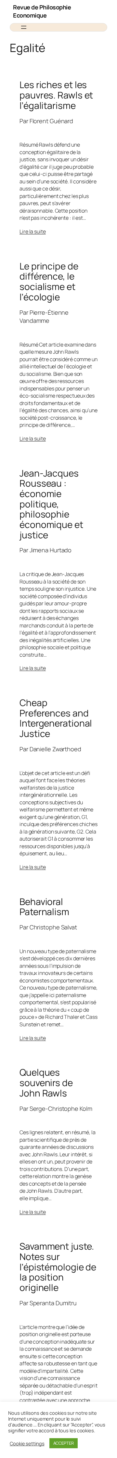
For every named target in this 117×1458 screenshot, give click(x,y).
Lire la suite (33, 231)
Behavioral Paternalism (44, 907)
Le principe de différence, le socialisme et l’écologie (49, 281)
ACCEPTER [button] (63, 1443)
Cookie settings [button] (27, 1443)
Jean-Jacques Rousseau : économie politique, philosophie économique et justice (51, 504)
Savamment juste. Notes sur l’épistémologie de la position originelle (58, 1267)
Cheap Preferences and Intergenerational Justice (56, 718)
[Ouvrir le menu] (24, 27)
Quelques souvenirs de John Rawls (46, 1082)
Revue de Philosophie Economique (42, 11)
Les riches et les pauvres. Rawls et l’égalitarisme (56, 95)
